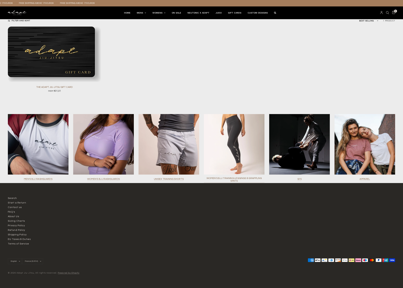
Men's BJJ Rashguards (38, 179)
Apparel (365, 179)
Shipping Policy (17, 234)
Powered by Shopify (68, 273)
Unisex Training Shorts (169, 179)
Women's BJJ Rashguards (103, 179)
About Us (13, 216)
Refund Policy (16, 230)
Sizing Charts (16, 221)
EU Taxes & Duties (19, 239)
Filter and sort (21, 21)
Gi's (299, 179)
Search (12, 198)
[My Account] (381, 12)
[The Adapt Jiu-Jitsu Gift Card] (54, 54)
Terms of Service (18, 244)
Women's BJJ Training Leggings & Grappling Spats (234, 179)
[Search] (387, 12)
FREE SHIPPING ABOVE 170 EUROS (33, 3)
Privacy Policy (16, 225)
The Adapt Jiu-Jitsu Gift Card (54, 87)
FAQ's (11, 212)
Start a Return (17, 203)
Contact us (15, 207)
